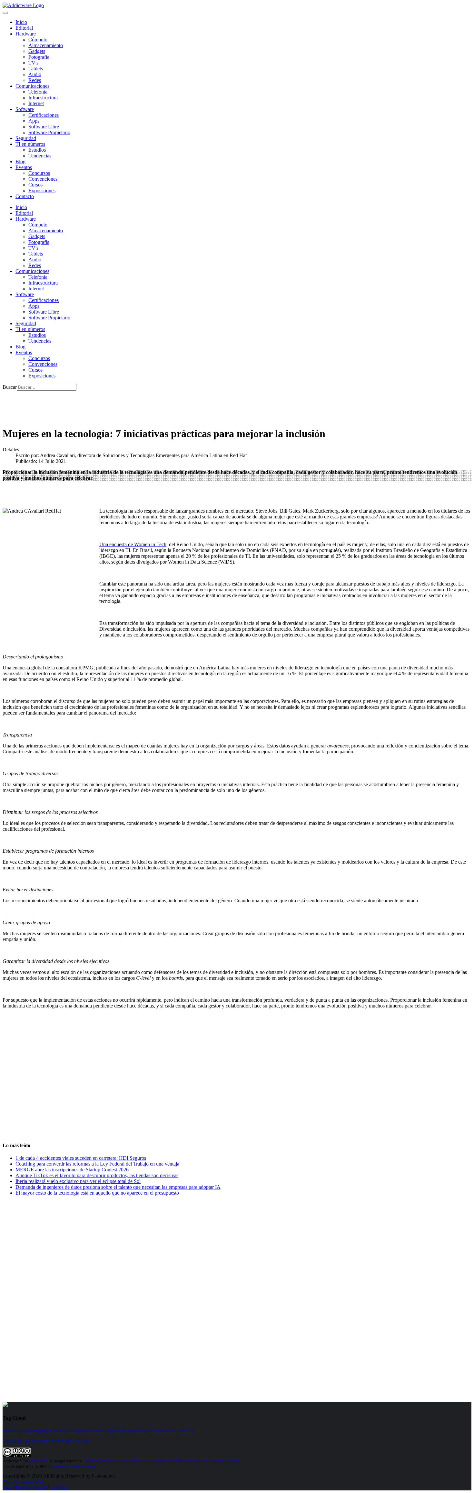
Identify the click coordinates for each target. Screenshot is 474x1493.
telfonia (10, 1430)
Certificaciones (43, 115)
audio (60, 1430)
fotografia (77, 1430)
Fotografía (38, 57)
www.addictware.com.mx (74, 1466)
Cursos (35, 184)
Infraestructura (43, 97)
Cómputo (37, 39)
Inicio (8, 1487)
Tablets (35, 68)
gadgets (46, 1430)
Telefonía (37, 92)
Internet (36, 103)
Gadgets (36, 51)
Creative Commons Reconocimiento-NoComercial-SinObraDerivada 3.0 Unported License (162, 1460)
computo (28, 1430)
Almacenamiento (45, 45)
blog (119, 1430)
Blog (20, 161)
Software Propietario (49, 132)
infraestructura (161, 1430)
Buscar (10, 387)
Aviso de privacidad (23, 1481)
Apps (33, 121)
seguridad (135, 1430)
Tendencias (39, 155)
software (185, 1430)
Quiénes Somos (31, 1487)
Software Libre (43, 126)
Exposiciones (41, 190)
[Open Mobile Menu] (5, 13)
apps (109, 1430)
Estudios (37, 150)
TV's (33, 62)
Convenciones (42, 179)
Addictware (39, 1460)
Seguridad (25, 138)
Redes (34, 80)
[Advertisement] (120, 405)
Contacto (24, 196)
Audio (34, 74)
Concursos (39, 173)
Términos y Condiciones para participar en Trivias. (47, 1440)
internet (96, 1430)
